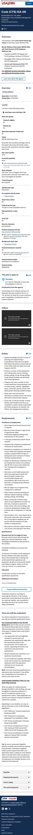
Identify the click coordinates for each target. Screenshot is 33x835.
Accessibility (5, 827)
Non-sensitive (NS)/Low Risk (11, 232)
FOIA (2, 830)
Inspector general (6, 833)
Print (5, 29)
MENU (29, 3)
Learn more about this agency (13, 79)
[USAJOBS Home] (8, 3)
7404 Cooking (9, 196)
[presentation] (16, 112)
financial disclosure (21, 252)
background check (18, 234)
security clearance (15, 236)
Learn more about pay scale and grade (15, 163)
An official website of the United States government (17, 0)
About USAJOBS (6, 825)
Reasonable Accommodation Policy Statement (15, 816)
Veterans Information (8, 819)
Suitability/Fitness (10, 244)
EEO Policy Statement (8, 814)
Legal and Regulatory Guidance (11, 822)
